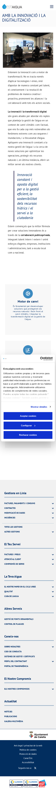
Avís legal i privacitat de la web (28, 745)
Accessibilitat (28, 762)
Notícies (8, 711)
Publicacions (10, 716)
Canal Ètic (28, 758)
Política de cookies (28, 749)
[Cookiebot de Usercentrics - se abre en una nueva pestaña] (40, 358)
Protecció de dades (28, 754)
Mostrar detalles (39, 406)
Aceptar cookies (28, 416)
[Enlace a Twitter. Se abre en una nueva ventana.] (35, 768)
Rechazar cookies (28, 435)
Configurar (26, 425)
